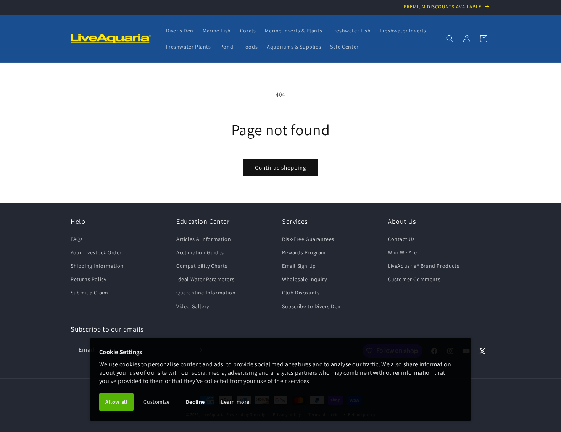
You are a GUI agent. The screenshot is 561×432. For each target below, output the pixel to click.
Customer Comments (414, 279)
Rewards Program (304, 252)
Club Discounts (300, 292)
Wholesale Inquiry (304, 279)
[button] (450, 38)
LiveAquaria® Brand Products (423, 265)
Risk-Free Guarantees (308, 239)
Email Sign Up (299, 265)
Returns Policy (88, 279)
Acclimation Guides (200, 252)
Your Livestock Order (96, 252)
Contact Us (401, 239)
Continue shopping (280, 167)
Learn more (235, 401)
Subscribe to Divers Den (311, 306)
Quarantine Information (205, 292)
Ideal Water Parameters (205, 279)
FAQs (76, 239)
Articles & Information (203, 239)
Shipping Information (97, 265)
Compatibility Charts (201, 265)
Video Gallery (192, 306)
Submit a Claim (89, 292)
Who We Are (402, 252)
